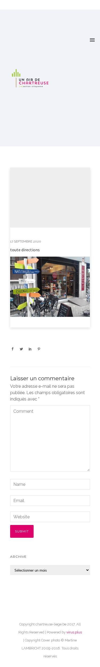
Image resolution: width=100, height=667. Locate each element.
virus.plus (74, 632)
